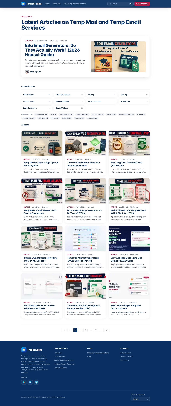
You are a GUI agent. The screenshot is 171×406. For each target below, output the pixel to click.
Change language (138, 394)
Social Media (66, 118)
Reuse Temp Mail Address (64, 360)
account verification (66, 114)
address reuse (92, 118)
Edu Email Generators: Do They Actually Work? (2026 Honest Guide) (52, 50)
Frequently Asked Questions (75, 4)
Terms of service (126, 356)
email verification (82, 114)
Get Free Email (142, 4)
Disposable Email (41, 114)
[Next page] (101, 330)
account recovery (29, 118)
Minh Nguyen (35, 72)
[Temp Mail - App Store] (30, 382)
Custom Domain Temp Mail (64, 364)
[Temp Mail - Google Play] (23, 382)
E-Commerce (79, 118)
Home (47, 4)
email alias (141, 114)
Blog (89, 356)
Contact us (124, 360)
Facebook (55, 118)
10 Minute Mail (43, 118)
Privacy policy (125, 353)
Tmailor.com (36, 397)
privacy (53, 114)
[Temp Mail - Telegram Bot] (36, 382)
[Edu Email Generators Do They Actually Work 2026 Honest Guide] (118, 56)
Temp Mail (57, 4)
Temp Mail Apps (60, 368)
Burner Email (111, 114)
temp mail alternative (126, 114)
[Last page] (107, 330)
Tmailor (33, 3)
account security (97, 114)
